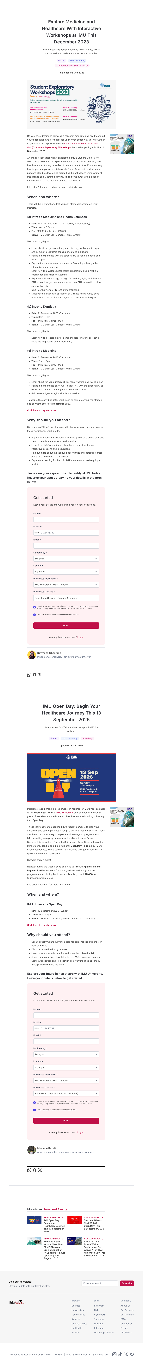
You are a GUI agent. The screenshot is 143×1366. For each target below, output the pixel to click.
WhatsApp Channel (104, 1332)
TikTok (97, 1310)
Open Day (87, 738)
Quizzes (76, 1319)
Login (80, 637)
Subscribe (127, 1283)
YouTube (98, 1323)
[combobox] (37, 532)
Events (61, 60)
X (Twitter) (99, 1314)
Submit (66, 625)
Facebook (99, 1319)
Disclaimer (126, 1332)
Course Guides (79, 1323)
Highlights (77, 1328)
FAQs (123, 1319)
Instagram (99, 1305)
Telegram (99, 1328)
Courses (76, 1305)
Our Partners (127, 1314)
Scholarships (78, 1314)
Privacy (124, 1328)
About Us (125, 1305)
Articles (75, 1332)
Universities (78, 1310)
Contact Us (126, 1323)
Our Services (127, 1310)
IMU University (77, 60)
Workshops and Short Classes (72, 65)
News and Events (55, 1209)
